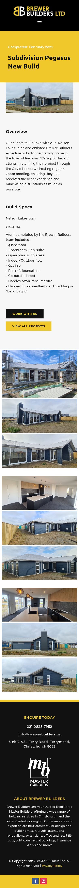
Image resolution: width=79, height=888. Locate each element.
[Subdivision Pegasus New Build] (39, 111)
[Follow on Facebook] (35, 881)
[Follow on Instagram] (43, 881)
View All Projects (28, 326)
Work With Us (24, 313)
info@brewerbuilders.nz (40, 734)
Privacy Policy (52, 866)
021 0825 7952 (39, 727)
